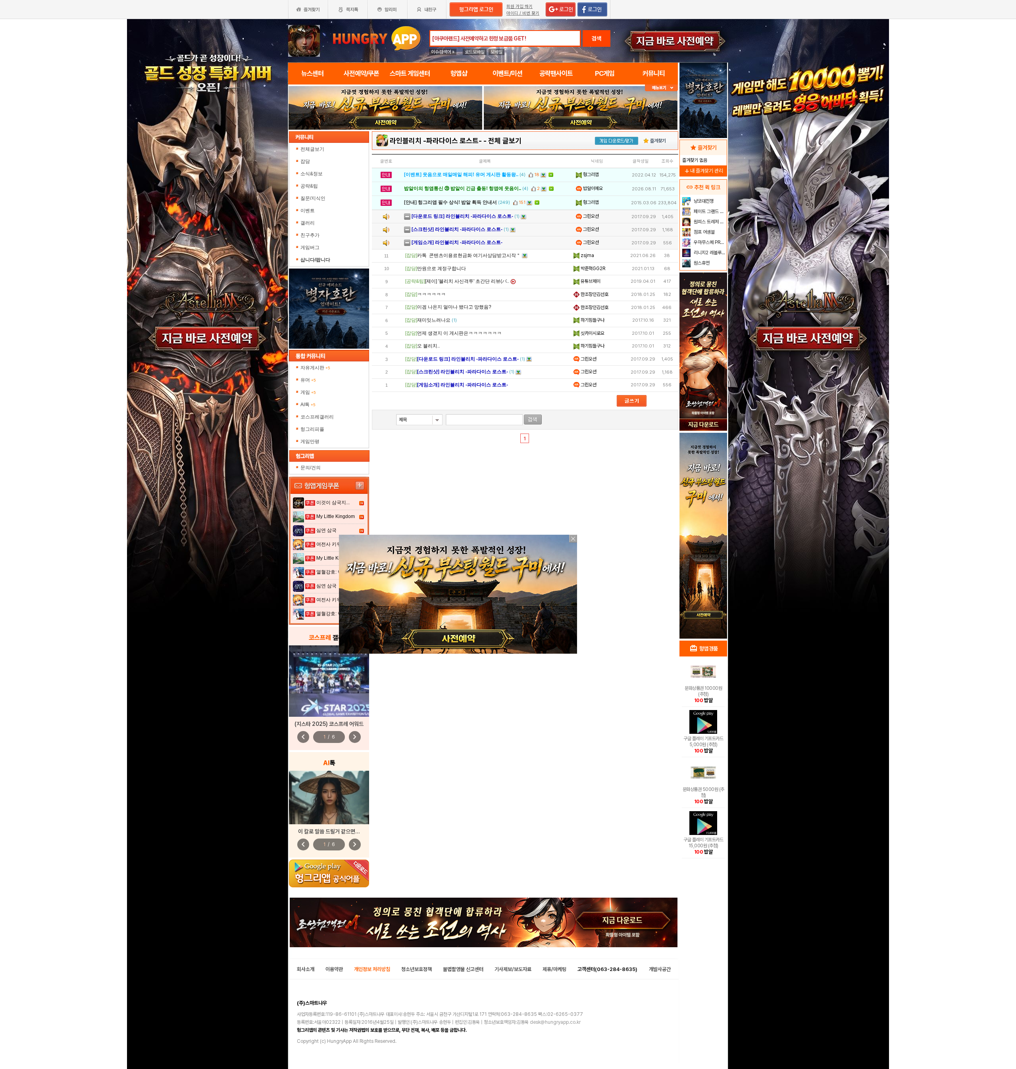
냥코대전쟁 (703, 201)
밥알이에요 (592, 188)
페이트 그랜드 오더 (709, 211)
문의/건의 (310, 467)
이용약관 (334, 969)
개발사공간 (660, 969)
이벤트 (307, 210)
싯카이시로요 (591, 333)
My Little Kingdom (335, 516)
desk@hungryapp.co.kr (555, 1022)
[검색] (533, 419)
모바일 (496, 52)
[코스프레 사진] (329, 681)
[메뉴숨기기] (661, 87)
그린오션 (590, 216)
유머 (308, 380)
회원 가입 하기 (519, 6)
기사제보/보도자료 (513, 969)
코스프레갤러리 (317, 417)
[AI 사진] (329, 797)
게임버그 (309, 247)
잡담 (305, 161)
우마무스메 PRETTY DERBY (709, 242)
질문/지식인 (312, 198)
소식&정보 (311, 174)
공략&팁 (309, 186)
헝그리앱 (590, 174)
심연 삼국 (326, 530)
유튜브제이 (589, 281)
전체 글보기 (504, 140)
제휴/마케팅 (554, 969)
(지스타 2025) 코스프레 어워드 (329, 724)
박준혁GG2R (592, 268)
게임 (308, 392)
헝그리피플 (312, 429)
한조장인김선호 (593, 294)
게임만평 (309, 441)
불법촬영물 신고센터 (463, 969)
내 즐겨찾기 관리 (703, 171)
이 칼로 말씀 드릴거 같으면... (329, 831)
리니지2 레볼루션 (709, 252)
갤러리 (307, 223)
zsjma (586, 255)
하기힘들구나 (591, 320)
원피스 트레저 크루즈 (709, 222)
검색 (596, 38)
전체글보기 (312, 149)
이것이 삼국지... (333, 502)
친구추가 (309, 235)
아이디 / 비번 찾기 (522, 13)
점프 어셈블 (704, 232)
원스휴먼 (701, 263)
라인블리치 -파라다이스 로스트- (436, 140)
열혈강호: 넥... (331, 572)
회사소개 (305, 969)
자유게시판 (315, 367)
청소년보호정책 (416, 969)
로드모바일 (475, 52)
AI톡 (308, 404)
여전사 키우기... (333, 544)
